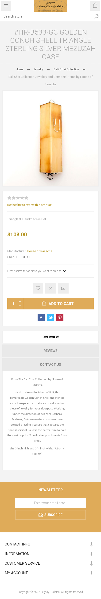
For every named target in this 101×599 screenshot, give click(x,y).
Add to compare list (50, 288)
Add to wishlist (38, 288)
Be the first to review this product (29, 205)
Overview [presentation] (51, 337)
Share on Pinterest (59, 317)
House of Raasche (39, 251)
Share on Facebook (41, 317)
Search (96, 16)
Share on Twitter (50, 317)
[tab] (50, 337)
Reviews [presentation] (51, 351)
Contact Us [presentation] (50, 364)
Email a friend (63, 288)
